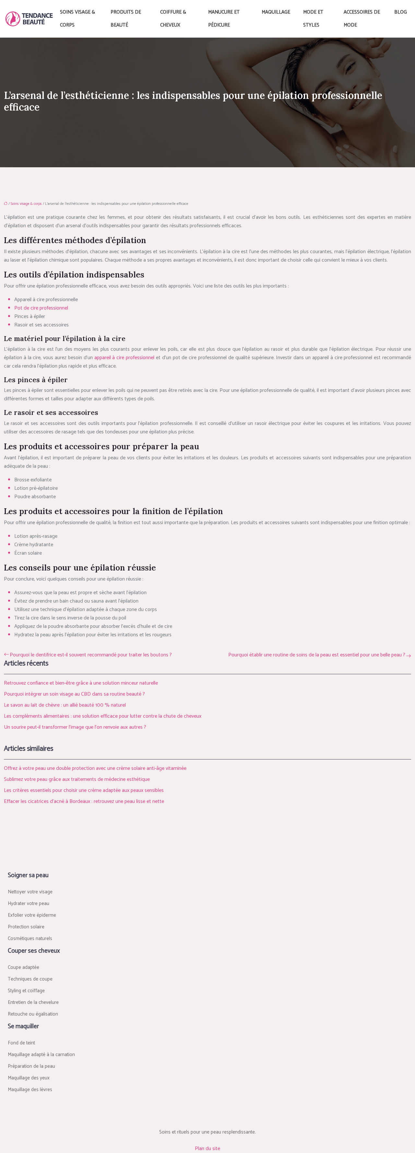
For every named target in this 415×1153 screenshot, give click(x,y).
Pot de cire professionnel (41, 308)
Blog (400, 12)
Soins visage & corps (77, 18)
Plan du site (207, 1148)
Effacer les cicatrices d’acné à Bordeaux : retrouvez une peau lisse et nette (84, 801)
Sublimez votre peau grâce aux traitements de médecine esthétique (77, 779)
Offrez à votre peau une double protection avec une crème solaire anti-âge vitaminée (95, 768)
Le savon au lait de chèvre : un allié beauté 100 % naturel (65, 705)
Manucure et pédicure (224, 18)
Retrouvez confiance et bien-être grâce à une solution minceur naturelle (81, 683)
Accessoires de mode (362, 18)
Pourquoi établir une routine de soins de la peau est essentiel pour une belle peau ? (316, 655)
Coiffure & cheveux (173, 18)
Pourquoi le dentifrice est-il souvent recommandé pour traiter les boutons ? (91, 655)
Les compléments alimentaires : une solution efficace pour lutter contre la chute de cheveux (102, 716)
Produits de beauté (126, 18)
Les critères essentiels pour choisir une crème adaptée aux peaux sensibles (84, 790)
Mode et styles (313, 18)
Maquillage (276, 12)
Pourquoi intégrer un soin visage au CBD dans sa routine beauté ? (74, 694)
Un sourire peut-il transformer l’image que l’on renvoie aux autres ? (75, 727)
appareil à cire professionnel (124, 357)
